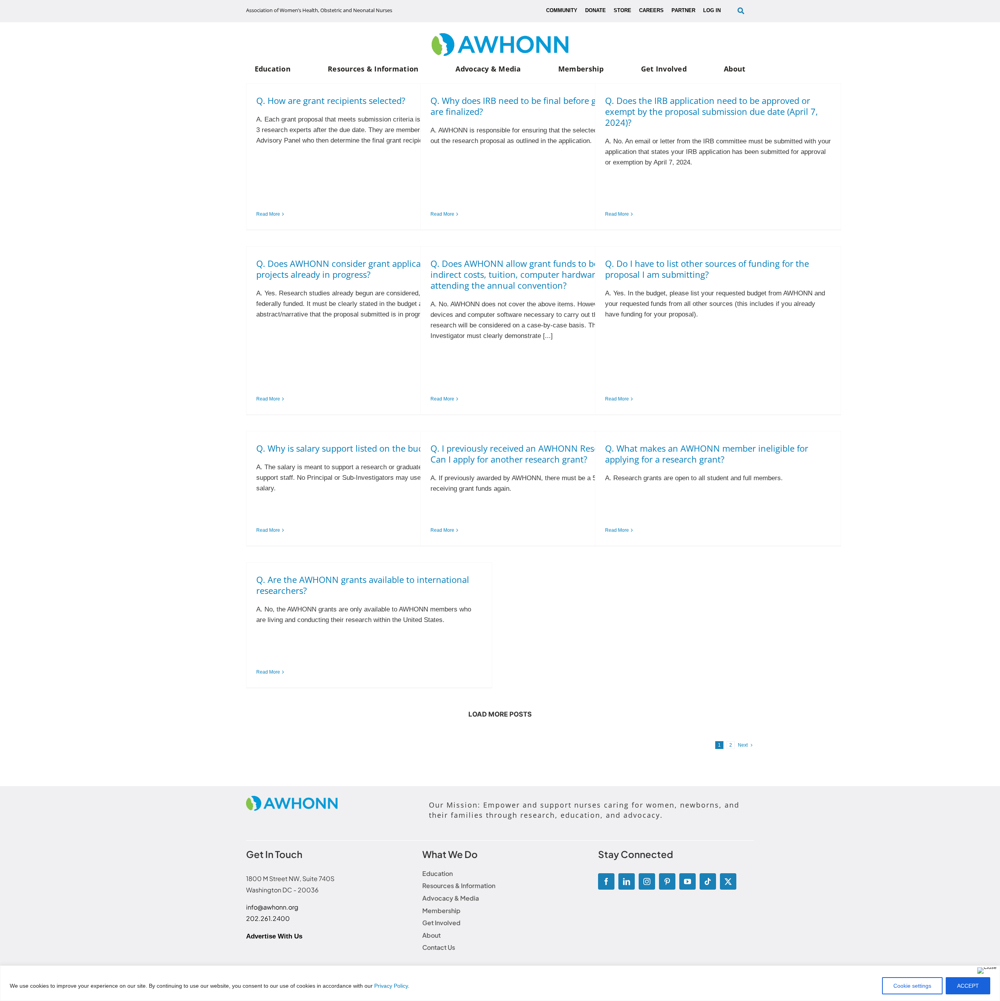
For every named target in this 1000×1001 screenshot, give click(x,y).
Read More (268, 214)
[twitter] (728, 881)
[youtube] (687, 881)
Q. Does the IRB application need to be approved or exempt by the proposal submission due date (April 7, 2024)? (711, 111)
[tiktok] (708, 881)
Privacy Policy (391, 986)
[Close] (986, 970)
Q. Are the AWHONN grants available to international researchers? (362, 585)
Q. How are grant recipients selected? (330, 100)
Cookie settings (912, 986)
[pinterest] (667, 881)
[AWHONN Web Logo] (500, 36)
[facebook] (606, 881)
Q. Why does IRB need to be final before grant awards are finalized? (537, 106)
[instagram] (647, 881)
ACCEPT (968, 986)
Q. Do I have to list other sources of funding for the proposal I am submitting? (707, 268)
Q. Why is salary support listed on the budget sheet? (360, 448)
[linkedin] (626, 881)
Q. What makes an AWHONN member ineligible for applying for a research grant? (706, 453)
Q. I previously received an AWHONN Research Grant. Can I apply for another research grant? (537, 453)
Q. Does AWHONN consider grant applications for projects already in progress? (355, 268)
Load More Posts (500, 714)
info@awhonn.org (272, 907)
